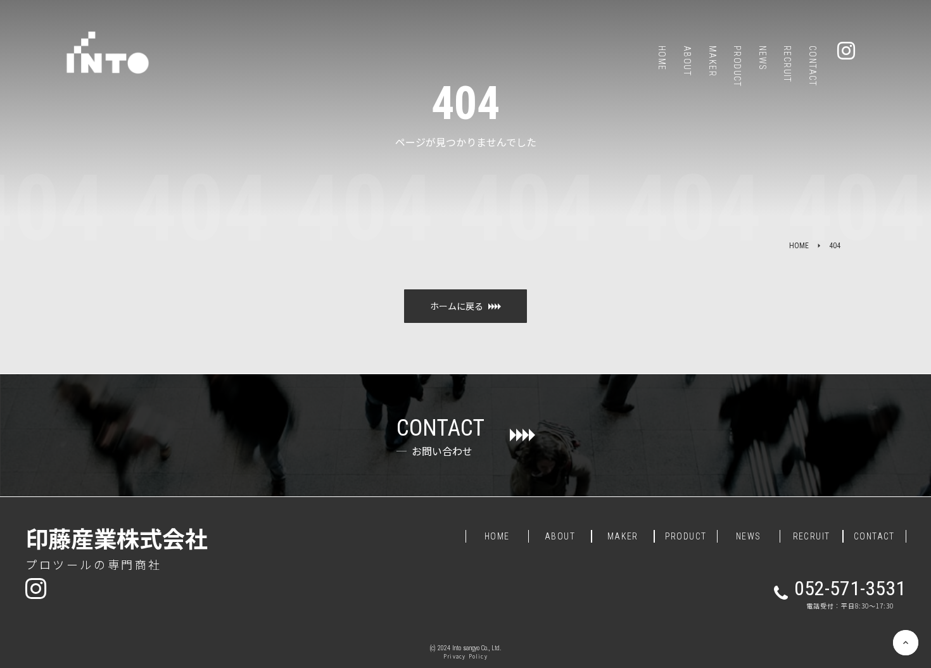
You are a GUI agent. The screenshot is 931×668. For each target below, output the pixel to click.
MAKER (622, 536)
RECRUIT (811, 536)
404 (834, 245)
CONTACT (874, 536)
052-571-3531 (850, 588)
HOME (799, 245)
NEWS (748, 536)
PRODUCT (686, 536)
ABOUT (560, 536)
